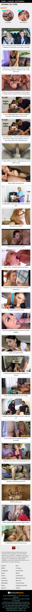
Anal (17, 566)
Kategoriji (19, 1)
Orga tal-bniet (20, 583)
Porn (3, 1)
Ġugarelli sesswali (21, 585)
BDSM (3, 568)
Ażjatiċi (3, 566)
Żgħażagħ (4, 583)
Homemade (19, 570)
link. (24, 610)
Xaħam (18, 588)
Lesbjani (3, 578)
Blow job (18, 580)
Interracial (4, 580)
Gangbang (4, 570)
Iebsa (3, 573)
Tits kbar (18, 568)
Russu (3, 585)
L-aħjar (10, 1)
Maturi (18, 573)
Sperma (3, 588)
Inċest (3, 575)
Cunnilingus (19, 575)
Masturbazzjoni (20, 578)
